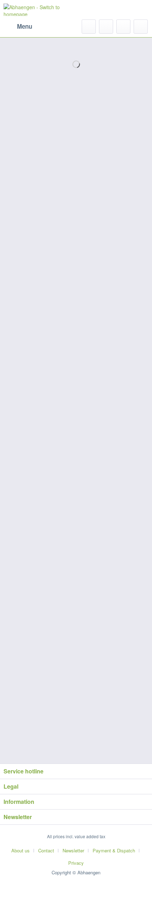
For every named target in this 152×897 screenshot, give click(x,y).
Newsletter (73, 850)
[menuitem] (18, 26)
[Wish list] (106, 26)
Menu (24, 26)
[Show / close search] (89, 26)
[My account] (123, 26)
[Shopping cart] (141, 26)
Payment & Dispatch (114, 850)
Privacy (76, 862)
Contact (46, 850)
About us (20, 850)
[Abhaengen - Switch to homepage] (40, 10)
